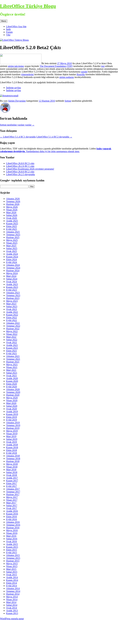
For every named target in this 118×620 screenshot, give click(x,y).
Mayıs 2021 (12, 364)
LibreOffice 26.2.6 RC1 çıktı (20, 166)
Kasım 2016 (12, 513)
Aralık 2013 (12, 610)
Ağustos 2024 (13, 265)
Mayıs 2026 (12, 207)
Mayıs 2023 (12, 301)
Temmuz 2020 (13, 392)
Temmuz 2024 (13, 267)
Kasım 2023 (12, 287)
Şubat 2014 (11, 605)
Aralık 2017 (12, 478)
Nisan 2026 (11, 209)
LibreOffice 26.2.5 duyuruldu (20, 174)
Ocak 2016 (11, 541)
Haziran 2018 (12, 461)
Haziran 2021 (12, 361)
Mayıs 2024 (12, 273)
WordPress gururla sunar (12, 618)
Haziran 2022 (12, 328)
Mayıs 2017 (12, 497)
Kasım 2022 (12, 314)
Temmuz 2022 (13, 326)
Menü (3, 21)
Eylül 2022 (11, 320)
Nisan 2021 (11, 367)
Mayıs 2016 (12, 530)
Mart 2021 (11, 370)
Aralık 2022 (12, 312)
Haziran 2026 (12, 204)
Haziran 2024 (12, 270)
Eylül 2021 (11, 353)
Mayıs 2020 (12, 397)
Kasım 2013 (12, 613)
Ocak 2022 (11, 342)
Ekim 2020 (11, 384)
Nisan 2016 (11, 533)
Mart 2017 (11, 502)
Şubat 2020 (11, 406)
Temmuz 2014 (13, 591)
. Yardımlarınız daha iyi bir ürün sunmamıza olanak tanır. (55, 150)
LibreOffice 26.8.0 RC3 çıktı (20, 163)
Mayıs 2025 (12, 240)
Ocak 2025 (11, 251)
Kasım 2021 (12, 348)
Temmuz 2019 (13, 425)
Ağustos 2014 (13, 588)
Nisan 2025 (11, 243)
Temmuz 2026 (13, 201)
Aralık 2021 (12, 345)
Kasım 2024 (12, 256)
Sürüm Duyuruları (17, 101)
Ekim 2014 (11, 583)
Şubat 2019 (11, 439)
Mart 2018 (11, 469)
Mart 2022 (11, 337)
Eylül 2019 (11, 420)
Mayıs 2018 (12, 464)
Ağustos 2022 (13, 323)
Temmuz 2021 (13, 359)
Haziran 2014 (12, 594)
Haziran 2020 (12, 395)
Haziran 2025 (12, 237)
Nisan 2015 (11, 566)
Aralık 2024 (12, 254)
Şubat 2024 (11, 279)
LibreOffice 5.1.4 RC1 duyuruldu (18, 136)
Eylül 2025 (11, 229)
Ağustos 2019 (13, 422)
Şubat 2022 (11, 339)
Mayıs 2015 (12, 563)
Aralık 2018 (12, 444)
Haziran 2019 (12, 428)
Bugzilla (81, 74)
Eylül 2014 (11, 585)
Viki (8, 34)
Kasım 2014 (12, 580)
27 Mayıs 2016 (64, 63)
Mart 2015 (11, 569)
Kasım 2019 (12, 414)
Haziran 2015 (12, 560)
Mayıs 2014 (12, 596)
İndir (8, 29)
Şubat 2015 (11, 572)
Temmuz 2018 (13, 458)
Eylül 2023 (11, 290)
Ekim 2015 (11, 549)
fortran (68, 101)
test (102, 66)
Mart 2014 (11, 602)
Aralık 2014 (12, 577)
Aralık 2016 (12, 511)
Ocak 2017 (11, 508)
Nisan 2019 (11, 433)
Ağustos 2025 (13, 232)
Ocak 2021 (11, 375)
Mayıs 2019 (12, 431)
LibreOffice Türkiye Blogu (28, 6)
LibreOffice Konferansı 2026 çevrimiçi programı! (30, 169)
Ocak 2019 (11, 442)
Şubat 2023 (11, 306)
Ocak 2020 (11, 408)
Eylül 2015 (11, 552)
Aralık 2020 (12, 378)
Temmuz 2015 (13, 558)
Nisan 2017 (11, 500)
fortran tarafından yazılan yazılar (17, 124)
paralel (84, 71)
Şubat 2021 (11, 373)
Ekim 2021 (11, 350)
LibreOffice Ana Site (16, 26)
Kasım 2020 (12, 381)
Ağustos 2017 (13, 489)
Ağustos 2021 (13, 356)
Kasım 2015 (12, 547)
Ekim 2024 (11, 259)
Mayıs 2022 (12, 331)
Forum (9, 32)
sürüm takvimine (16, 66)
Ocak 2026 (11, 218)
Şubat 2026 (11, 215)
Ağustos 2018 (13, 455)
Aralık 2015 (12, 544)
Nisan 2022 (11, 334)
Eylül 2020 (11, 386)
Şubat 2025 (11, 248)
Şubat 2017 (11, 505)
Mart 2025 (11, 245)
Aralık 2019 (12, 411)
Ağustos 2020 (13, 389)
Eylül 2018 (11, 453)
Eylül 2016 (11, 519)
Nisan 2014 (11, 599)
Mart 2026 (11, 212)
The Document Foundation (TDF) (56, 66)
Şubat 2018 (11, 472)
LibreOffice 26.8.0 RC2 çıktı (20, 171)
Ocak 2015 (11, 574)
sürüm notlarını (66, 77)
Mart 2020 (11, 403)
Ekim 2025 (11, 226)
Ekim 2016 (11, 516)
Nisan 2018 (11, 466)
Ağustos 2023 (13, 292)
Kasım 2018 (12, 447)
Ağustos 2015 (13, 555)
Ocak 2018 (11, 475)
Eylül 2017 (11, 486)
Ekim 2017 (11, 483)
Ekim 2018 (11, 450)
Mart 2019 (11, 436)
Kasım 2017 (12, 480)
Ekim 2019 (11, 417)
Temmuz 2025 (13, 234)
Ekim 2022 (11, 317)
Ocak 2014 (11, 607)
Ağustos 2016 (13, 522)
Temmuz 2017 (13, 491)
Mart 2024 (11, 276)
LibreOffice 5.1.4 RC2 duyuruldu (54, 136)
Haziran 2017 (12, 494)
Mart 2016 (11, 536)
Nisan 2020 (11, 400)
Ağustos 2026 (13, 198)
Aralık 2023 (12, 284)
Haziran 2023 (12, 298)
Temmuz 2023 (13, 295)
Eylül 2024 (11, 262)
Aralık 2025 (12, 220)
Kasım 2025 (12, 223)
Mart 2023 (11, 303)
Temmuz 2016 (13, 525)
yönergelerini (27, 74)
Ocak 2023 (11, 309)
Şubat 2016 (11, 538)
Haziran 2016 (12, 527)
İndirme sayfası (13, 87)
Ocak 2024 (11, 281)
